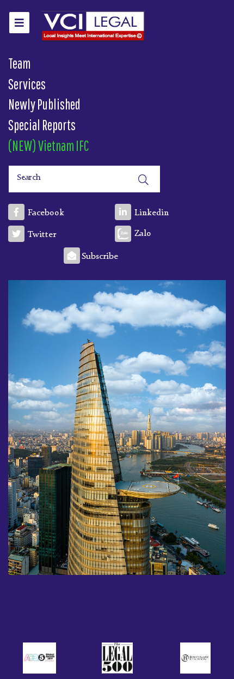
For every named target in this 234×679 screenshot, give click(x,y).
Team (19, 63)
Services (27, 84)
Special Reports (42, 125)
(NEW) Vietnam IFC (48, 145)
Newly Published (44, 104)
